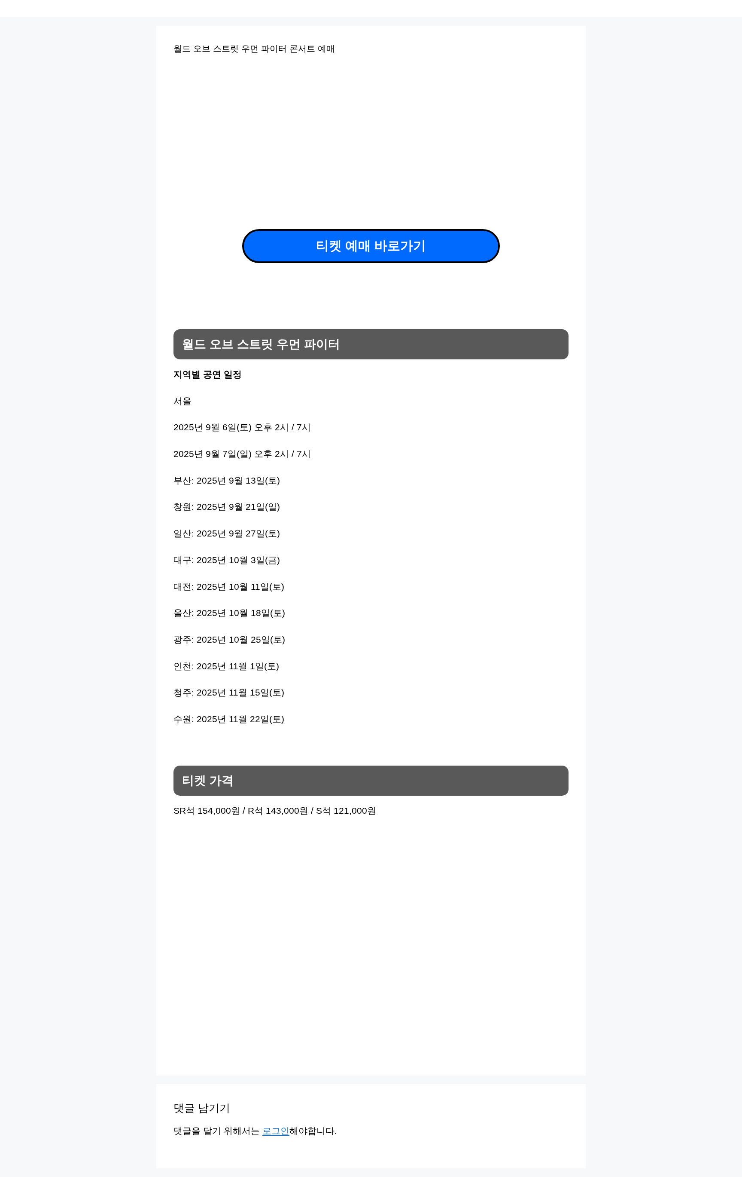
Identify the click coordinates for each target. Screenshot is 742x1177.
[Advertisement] (293, 132)
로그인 (275, 1131)
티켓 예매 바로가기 (371, 246)
